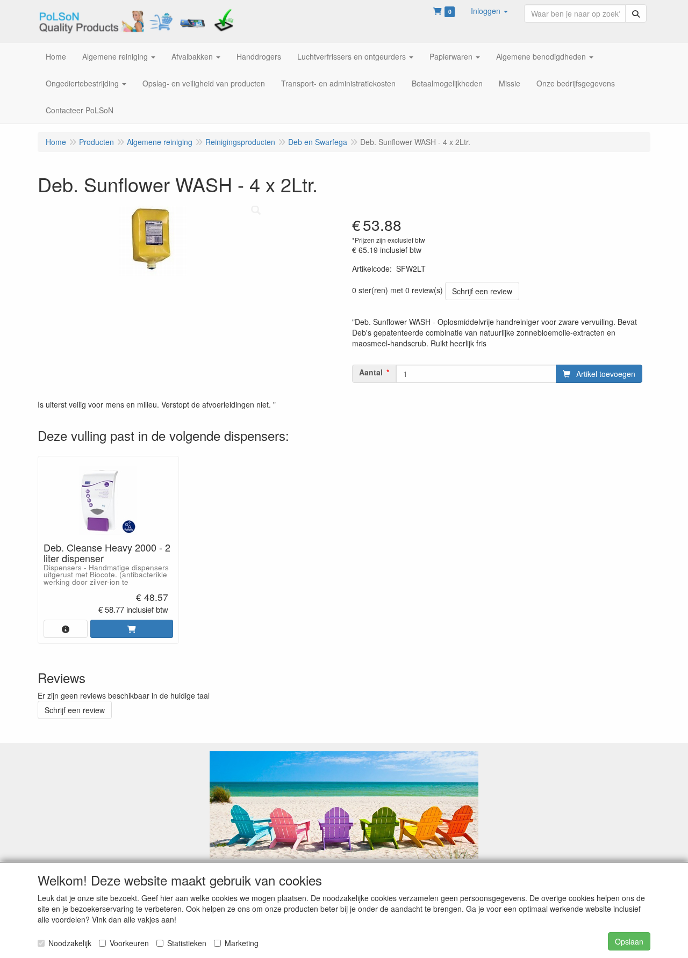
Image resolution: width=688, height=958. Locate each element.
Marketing (242, 943)
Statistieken (186, 943)
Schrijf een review (482, 291)
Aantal (371, 372)
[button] (489, 10)
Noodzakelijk (69, 943)
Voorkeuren (129, 943)
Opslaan (629, 941)
